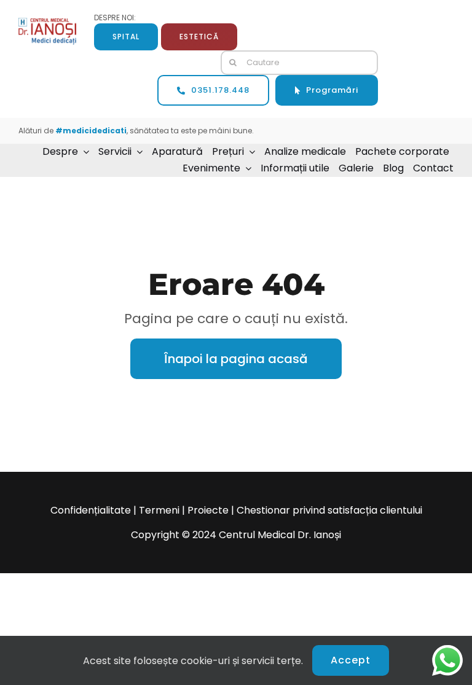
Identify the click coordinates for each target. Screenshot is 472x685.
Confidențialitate (90, 510)
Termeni (159, 510)
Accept (351, 660)
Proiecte (208, 510)
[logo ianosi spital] (47, 22)
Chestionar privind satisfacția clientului (329, 510)
